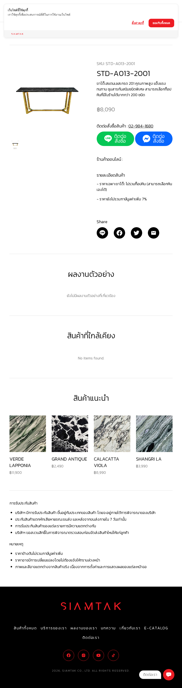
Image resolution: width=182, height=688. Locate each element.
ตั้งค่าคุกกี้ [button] (138, 23)
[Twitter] (136, 233)
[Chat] (168, 674)
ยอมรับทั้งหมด (161, 23)
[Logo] (91, 606)
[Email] (102, 233)
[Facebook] (119, 233)
